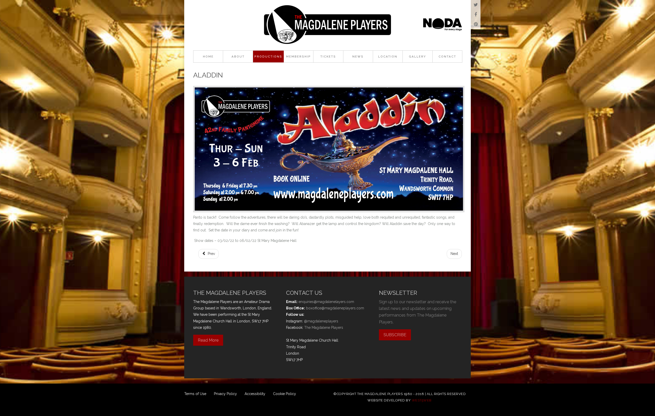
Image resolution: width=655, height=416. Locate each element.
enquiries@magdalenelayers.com (326, 302)
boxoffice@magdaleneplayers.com (335, 308)
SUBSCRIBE (395, 334)
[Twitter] (476, 5)
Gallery (417, 56)
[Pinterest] (476, 24)
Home (208, 56)
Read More (208, 340)
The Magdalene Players (323, 327)
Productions (268, 56)
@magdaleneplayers (321, 321)
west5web (422, 400)
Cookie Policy (284, 394)
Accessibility (255, 394)
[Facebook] (476, 14)
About (238, 56)
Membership (298, 56)
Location (387, 56)
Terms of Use (195, 394)
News (358, 56)
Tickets (328, 56)
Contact (447, 56)
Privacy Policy (225, 394)
